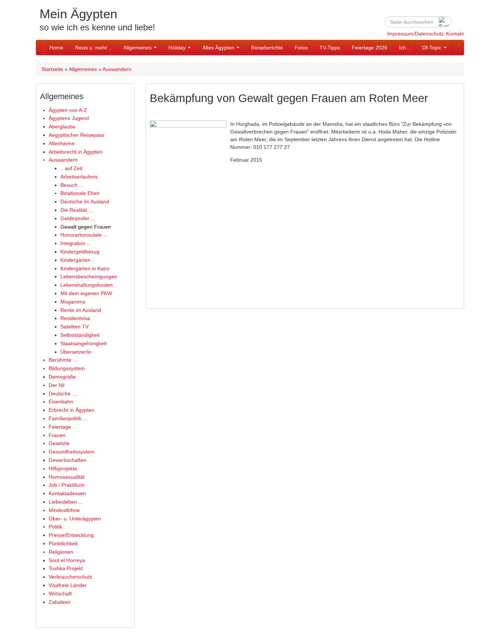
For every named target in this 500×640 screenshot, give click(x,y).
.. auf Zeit (71, 168)
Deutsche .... (63, 393)
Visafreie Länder (68, 585)
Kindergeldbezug (80, 252)
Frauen (57, 435)
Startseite (52, 69)
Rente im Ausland (80, 310)
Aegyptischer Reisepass (76, 135)
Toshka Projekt (66, 568)
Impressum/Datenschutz (415, 34)
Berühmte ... (63, 360)
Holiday (177, 47)
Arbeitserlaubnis (79, 177)
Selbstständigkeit (80, 335)
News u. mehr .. (93, 47)
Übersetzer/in (76, 352)
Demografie (62, 377)
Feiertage (60, 427)
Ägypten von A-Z (68, 110)
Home (56, 47)
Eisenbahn (61, 401)
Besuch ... (71, 185)
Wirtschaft (60, 593)
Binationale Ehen (80, 193)
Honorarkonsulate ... (84, 235)
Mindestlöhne (64, 510)
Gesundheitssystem (71, 452)
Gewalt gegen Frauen (85, 227)
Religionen (61, 552)
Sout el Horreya (67, 560)
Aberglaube (62, 126)
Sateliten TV (74, 327)
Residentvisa (75, 318)
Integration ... (75, 243)
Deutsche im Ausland (84, 201)
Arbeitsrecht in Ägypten (75, 152)
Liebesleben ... (66, 502)
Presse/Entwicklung (71, 535)
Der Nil (56, 385)
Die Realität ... (76, 210)
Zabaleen (60, 602)
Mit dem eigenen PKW (86, 293)
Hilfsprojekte (63, 468)
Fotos (301, 47)
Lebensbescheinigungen (88, 276)
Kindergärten (75, 260)
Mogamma (72, 302)
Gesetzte (59, 443)
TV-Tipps (330, 47)
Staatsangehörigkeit (83, 343)
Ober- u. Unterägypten (75, 519)
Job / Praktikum (67, 485)
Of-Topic (432, 47)
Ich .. (404, 47)
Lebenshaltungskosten (86, 285)
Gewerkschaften (67, 460)
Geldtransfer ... (77, 218)
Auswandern (116, 69)
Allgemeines (138, 47)
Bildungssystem (67, 368)
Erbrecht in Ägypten (71, 410)
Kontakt (455, 34)
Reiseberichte (267, 47)
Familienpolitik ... (68, 418)
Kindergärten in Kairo (84, 268)
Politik (55, 527)
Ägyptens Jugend (69, 118)
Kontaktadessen (67, 493)
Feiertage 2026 (369, 47)
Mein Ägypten (78, 14)
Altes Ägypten (219, 47)
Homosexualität (67, 477)
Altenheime (62, 143)
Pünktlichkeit (63, 543)
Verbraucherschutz (70, 577)
